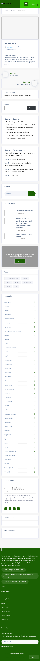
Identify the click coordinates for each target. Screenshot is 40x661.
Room (8, 286)
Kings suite (15, 175)
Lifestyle (7, 393)
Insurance (7, 368)
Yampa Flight (5, 628)
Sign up (20, 261)
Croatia (6, 335)
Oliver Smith (8, 153)
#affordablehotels (12, 278)
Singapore (7, 435)
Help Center (5, 607)
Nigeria (6, 406)
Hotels (6, 356)
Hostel (25, 278)
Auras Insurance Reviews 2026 (15, 138)
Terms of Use (5, 615)
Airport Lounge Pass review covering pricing (19, 135)
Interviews (7, 372)
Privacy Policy (5, 599)
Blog (23, 657)
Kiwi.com (7, 381)
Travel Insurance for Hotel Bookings (17, 132)
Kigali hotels (8, 377)
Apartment (7, 315)
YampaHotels (6, 653)
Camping (7, 323)
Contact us (4, 624)
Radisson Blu (8, 418)
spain (6, 443)
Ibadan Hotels (8, 364)
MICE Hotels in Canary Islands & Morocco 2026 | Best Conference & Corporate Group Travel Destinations (20, 127)
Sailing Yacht (8, 426)
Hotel (8, 282)
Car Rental (7, 327)
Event (6, 344)
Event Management (10, 348)
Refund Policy (5, 611)
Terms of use (7, 657)
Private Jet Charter (10, 414)
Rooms (13, 10)
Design (6, 339)
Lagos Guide (8, 385)
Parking (17, 282)
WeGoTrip (7, 472)
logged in (15, 96)
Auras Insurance (9, 319)
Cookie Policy (5, 620)
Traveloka (7, 459)
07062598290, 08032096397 (18, 582)
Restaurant (27, 282)
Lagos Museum (9, 389)
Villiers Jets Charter (10, 468)
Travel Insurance (9, 455)
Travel (6, 447)
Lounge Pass (8, 397)
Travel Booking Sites (10, 451)
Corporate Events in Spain (12, 331)
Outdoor (7, 410)
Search (6, 104)
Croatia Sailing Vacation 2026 (14, 122)
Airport (6, 306)
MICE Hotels (8, 401)
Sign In (33, 4)
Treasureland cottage (18, 159)
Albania (6, 310)
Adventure (7, 302)
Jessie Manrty (16, 488)
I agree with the (12, 646)
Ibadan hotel (8, 360)
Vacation (7, 464)
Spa (16, 286)
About (3, 603)
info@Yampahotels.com (16, 570)
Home (6, 10)
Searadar (7, 431)
